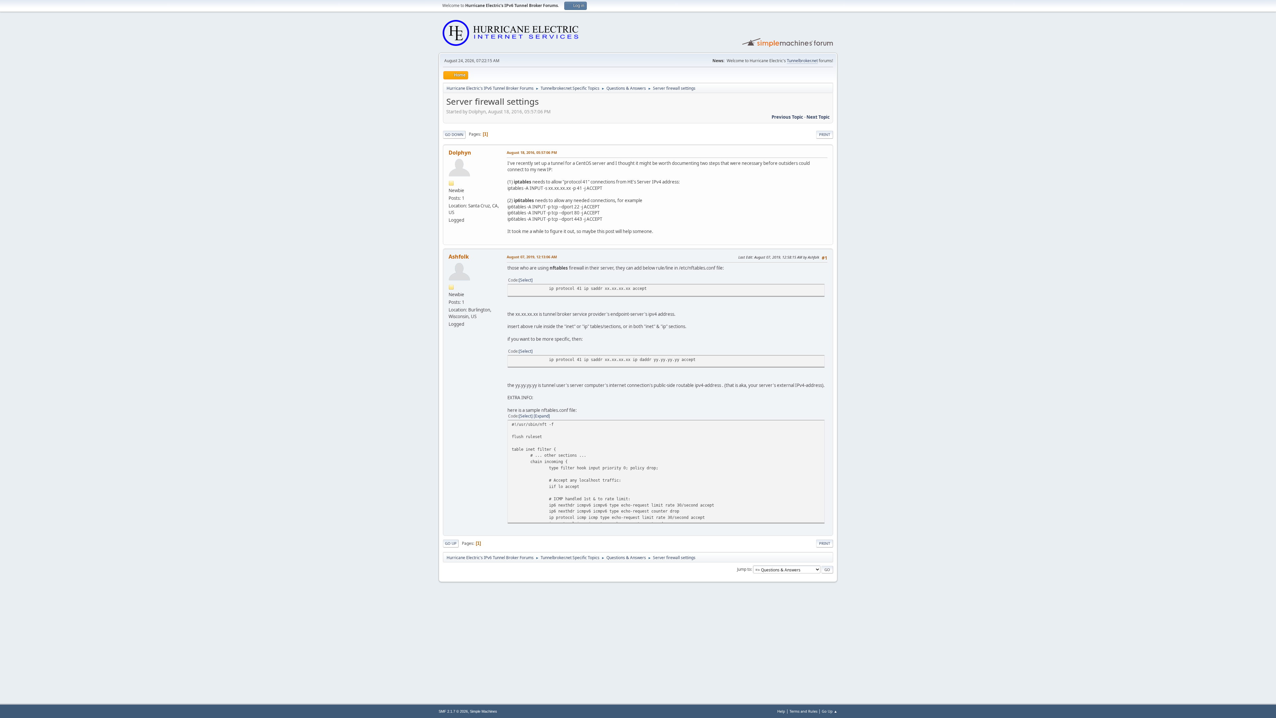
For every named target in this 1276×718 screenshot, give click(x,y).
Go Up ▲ (829, 711)
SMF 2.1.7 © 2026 (453, 711)
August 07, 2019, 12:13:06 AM (532, 256)
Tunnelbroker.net (802, 60)
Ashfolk (459, 256)
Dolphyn (460, 152)
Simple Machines (483, 711)
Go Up (451, 543)
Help (781, 711)
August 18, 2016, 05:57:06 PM (532, 152)
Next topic (818, 117)
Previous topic (787, 117)
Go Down (454, 134)
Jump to (744, 569)
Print (824, 134)
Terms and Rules (803, 711)
